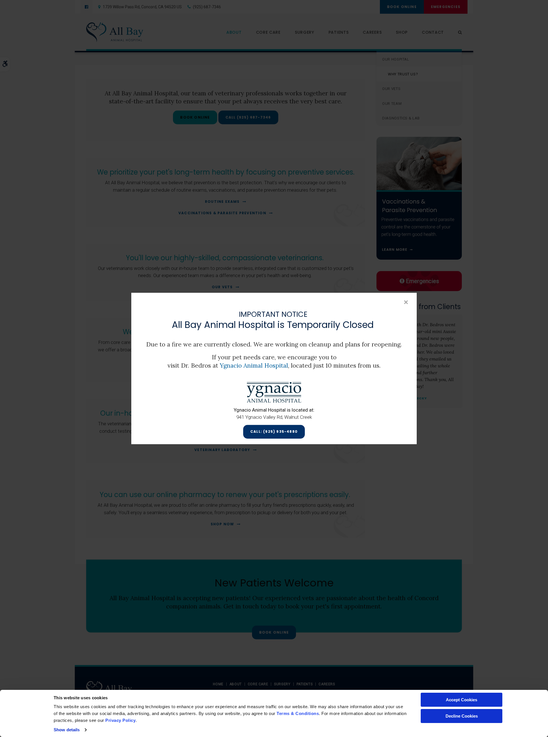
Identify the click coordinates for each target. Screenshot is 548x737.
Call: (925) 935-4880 (274, 431)
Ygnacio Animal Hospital (254, 365)
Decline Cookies (462, 716)
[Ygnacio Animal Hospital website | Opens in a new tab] (274, 392)
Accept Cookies (461, 699)
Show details (67, 729)
